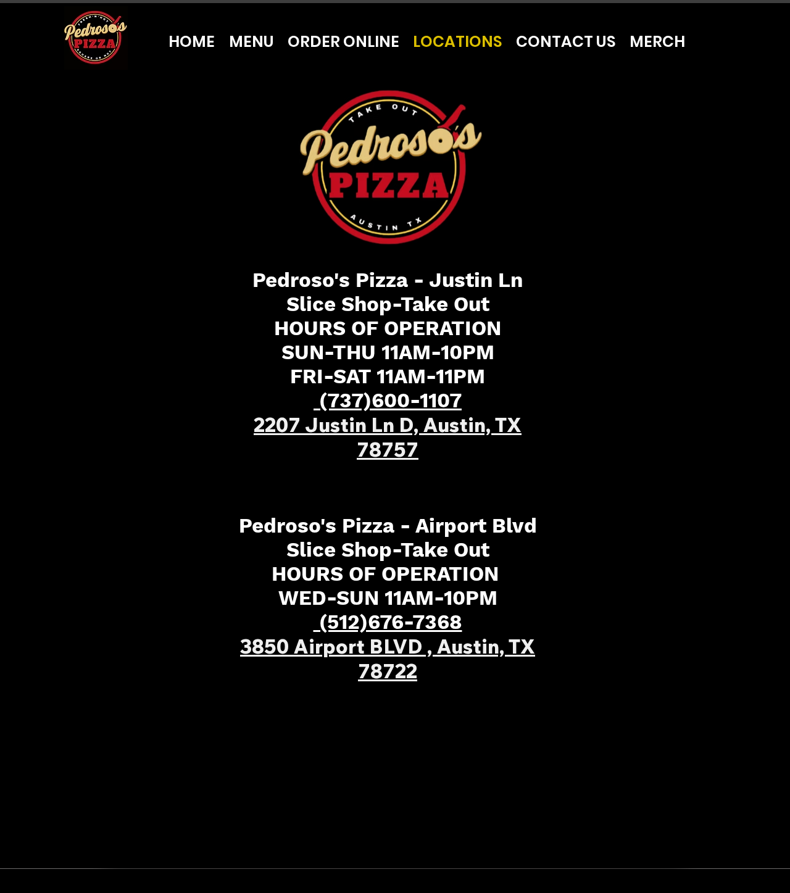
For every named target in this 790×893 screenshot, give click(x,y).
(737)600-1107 (388, 400)
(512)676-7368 (388, 622)
